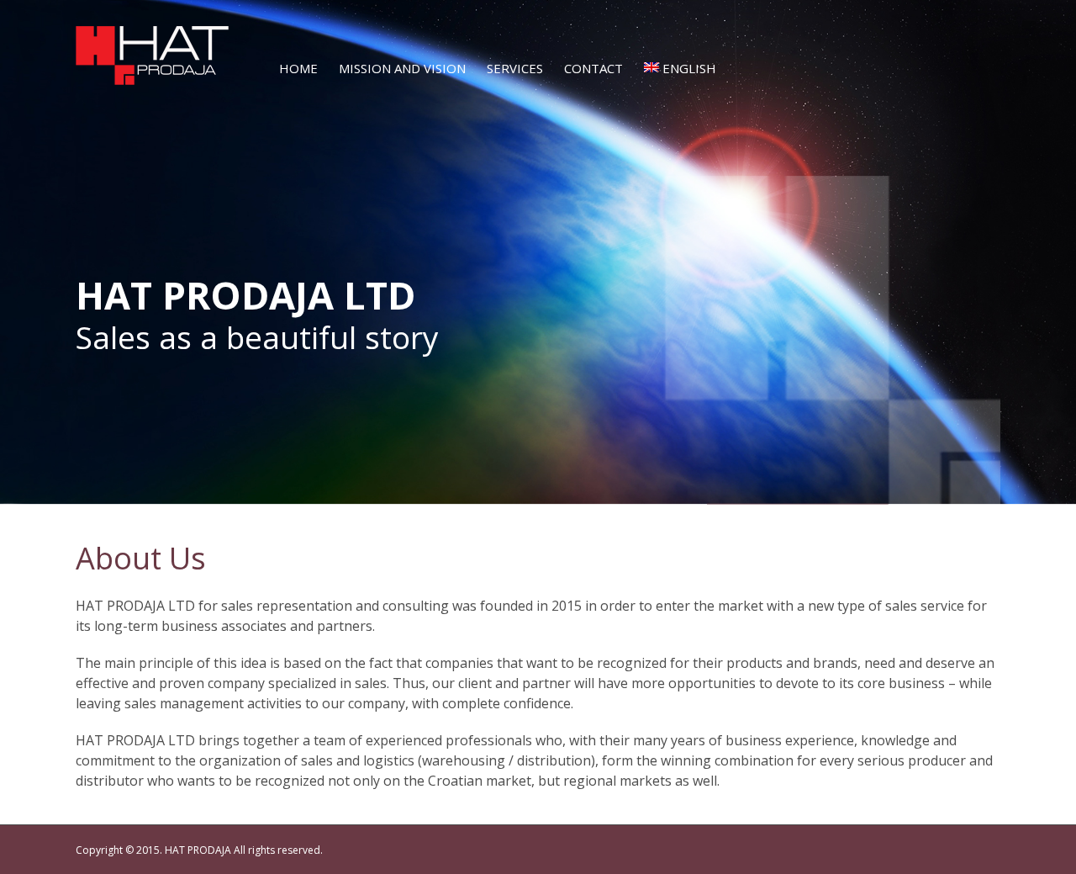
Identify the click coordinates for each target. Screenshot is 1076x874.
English (689, 68)
